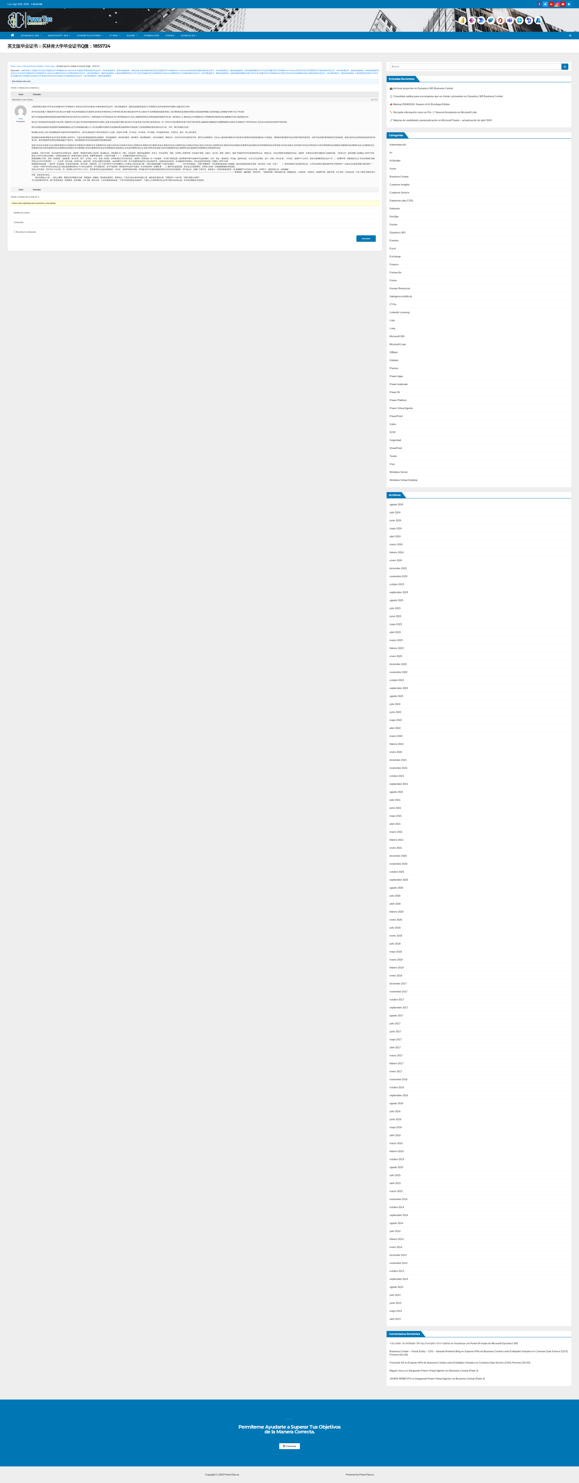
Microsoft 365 (58, 35)
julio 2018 (395, 943)
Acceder (366, 238)
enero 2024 (396, 560)
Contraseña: (19, 222)
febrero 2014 (396, 1239)
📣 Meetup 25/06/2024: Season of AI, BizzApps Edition (420, 104)
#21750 (374, 100)
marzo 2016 (396, 1143)
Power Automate (399, 384)
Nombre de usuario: (22, 213)
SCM (392, 432)
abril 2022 (395, 728)
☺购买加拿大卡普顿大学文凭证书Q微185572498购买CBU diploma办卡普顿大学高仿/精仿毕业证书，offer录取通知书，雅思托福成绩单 (75, 70)
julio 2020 (395, 896)
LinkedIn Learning (399, 312)
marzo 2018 (396, 959)
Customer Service (399, 192)
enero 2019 (396, 935)
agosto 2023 (396, 600)
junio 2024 (395, 520)
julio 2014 (395, 1231)
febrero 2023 (396, 648)
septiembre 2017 (399, 1007)
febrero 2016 (396, 1151)
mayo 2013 (396, 1311)
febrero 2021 (396, 840)
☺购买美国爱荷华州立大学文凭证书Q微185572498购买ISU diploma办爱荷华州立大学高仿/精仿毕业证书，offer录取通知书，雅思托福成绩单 (172, 73)
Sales (393, 424)
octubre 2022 (397, 680)
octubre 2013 (397, 1271)
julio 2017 (395, 1023)
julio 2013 (395, 1295)
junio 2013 (395, 1303)
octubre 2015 (397, 1159)
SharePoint (396, 448)
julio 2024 (395, 512)
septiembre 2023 (399, 592)
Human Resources (400, 288)
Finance (394, 264)
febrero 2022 (396, 744)
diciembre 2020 (398, 856)
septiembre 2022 (399, 688)
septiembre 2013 (399, 1279)
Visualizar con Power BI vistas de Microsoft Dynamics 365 (486, 1343)
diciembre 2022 (398, 664)
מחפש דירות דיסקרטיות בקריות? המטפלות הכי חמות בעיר (420, 1343)
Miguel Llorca (397, 1370)
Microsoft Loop (398, 344)
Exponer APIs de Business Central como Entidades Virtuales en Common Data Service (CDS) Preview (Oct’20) (469, 1362)
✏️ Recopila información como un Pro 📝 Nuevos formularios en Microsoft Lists (433, 112)
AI (391, 152)
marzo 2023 (396, 640)
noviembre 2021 (398, 768)
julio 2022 (395, 704)
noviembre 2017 (398, 991)
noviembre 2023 (398, 576)
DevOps (394, 216)
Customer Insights (399, 184)
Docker (393, 224)
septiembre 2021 (399, 784)
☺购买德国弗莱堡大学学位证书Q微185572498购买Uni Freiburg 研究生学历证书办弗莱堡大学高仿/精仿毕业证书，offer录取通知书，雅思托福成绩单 (304, 70)
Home (13, 66)
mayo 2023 (396, 624)
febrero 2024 (396, 552)
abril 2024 (395, 536)
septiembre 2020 (399, 880)
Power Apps (50, 66)
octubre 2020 (397, 872)
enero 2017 (396, 1071)
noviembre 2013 (398, 1263)
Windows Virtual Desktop (403, 480)
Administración (398, 144)
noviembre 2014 (398, 1199)
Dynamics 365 (30, 35)
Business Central (399, 176)
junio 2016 (395, 1119)
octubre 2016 (397, 1087)
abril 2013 (395, 1319)
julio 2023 (395, 608)
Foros (170, 35)
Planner (394, 368)
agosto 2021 (396, 792)
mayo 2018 (396, 951)
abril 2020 (395, 903)
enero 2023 (396, 656)
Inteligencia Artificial (401, 296)
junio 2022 (395, 712)
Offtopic (394, 352)
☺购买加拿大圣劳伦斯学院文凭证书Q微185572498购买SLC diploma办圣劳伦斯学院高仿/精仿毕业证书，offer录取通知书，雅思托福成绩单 (186, 70)
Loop (392, 328)
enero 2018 (396, 975)
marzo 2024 (396, 544)
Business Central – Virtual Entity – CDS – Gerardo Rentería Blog (425, 1351)
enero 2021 (396, 848)
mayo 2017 (396, 1039)
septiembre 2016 (399, 1095)
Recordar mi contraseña (26, 232)
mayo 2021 (396, 816)
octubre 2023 (397, 584)
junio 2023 (395, 616)
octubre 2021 (397, 776)
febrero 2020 (396, 911)
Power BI (395, 392)
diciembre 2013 (398, 1255)
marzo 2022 (396, 736)
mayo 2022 (396, 720)
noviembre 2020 (398, 864)
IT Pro (114, 35)
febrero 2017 (396, 1063)
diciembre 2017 (398, 983)
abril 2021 (395, 824)
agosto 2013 (396, 1287)
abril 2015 (395, 1183)
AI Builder (395, 160)
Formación (151, 35)
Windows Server (399, 472)
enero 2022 (396, 752)
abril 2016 (395, 1135)
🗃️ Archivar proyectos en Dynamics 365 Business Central (421, 88)
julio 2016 (395, 1111)
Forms (393, 280)
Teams (393, 456)
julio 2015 (395, 1175)
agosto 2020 (396, 888)
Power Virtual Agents (401, 408)
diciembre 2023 (398, 568)
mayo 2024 (396, 528)
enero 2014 (396, 1247)
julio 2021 (395, 800)
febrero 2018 (396, 967)
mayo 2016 (396, 1127)
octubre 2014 (397, 1207)
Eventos (394, 240)
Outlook (394, 360)
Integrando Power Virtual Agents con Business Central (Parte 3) (443, 1370)
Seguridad (395, 440)
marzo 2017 (396, 1055)
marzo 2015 (396, 1191)
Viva (392, 464)
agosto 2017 (396, 1015)
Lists (392, 320)
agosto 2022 (396, 696)
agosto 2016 (396, 1103)
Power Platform (89, 35)
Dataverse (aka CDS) (401, 200)
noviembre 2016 (398, 1079)
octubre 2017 (397, 999)
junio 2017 (395, 1031)
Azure (131, 35)
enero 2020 (396, 919)
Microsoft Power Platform (33, 66)
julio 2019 (395, 927)
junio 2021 (395, 808)
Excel (393, 248)
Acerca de (188, 35)
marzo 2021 (396, 832)
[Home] (13, 35)
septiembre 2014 (399, 1215)
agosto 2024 (396, 504)
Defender (395, 208)
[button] (570, 35)
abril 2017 (395, 1047)
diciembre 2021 (398, 760)
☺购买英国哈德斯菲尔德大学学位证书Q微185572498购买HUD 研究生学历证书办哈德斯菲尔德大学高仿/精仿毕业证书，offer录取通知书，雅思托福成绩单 (291, 73)
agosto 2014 (396, 1223)
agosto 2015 (396, 1167)
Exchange (395, 256)
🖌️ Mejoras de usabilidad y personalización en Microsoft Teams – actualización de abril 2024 (441, 120)
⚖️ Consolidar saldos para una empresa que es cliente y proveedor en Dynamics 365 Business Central (446, 96)
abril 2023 (395, 632)
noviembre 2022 (398, 672)
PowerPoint (396, 416)
